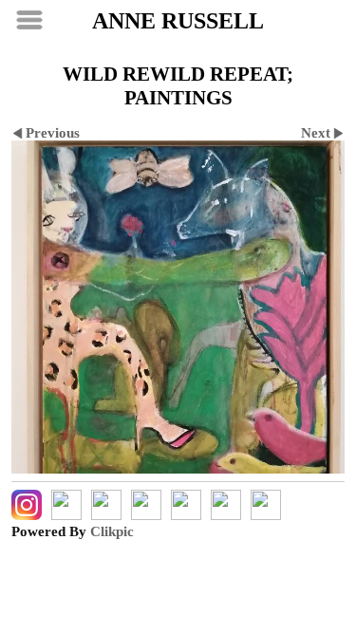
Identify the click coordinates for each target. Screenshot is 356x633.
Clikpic (112, 531)
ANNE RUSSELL (178, 21)
